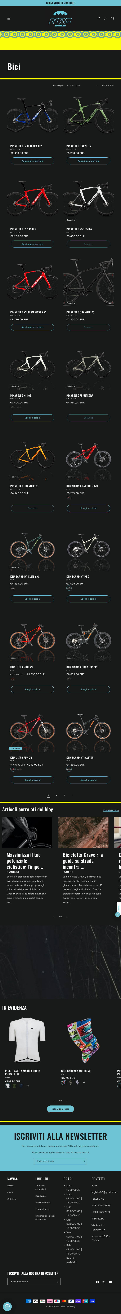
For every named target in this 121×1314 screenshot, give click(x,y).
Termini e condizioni (40, 1187)
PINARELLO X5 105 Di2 (79, 229)
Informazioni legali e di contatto (45, 1218)
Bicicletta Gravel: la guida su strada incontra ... (83, 861)
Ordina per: (58, 85)
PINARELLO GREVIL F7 (78, 146)
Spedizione (41, 1196)
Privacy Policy (42, 1209)
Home (10, 1185)
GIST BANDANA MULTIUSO (76, 1070)
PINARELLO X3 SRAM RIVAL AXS (28, 312)
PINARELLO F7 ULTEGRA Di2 (26, 146)
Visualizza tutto (111, 810)
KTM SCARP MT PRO (77, 576)
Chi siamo (12, 1199)
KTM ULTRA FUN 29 (21, 757)
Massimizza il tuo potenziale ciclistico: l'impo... (25, 861)
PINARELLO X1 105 (20, 395)
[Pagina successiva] (72, 795)
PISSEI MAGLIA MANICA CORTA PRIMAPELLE (22, 1072)
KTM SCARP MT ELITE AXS (25, 576)
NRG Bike (55, 1307)
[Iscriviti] (83, 1161)
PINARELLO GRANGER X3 (80, 312)
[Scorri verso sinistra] (54, 917)
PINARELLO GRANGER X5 (24, 486)
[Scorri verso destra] (67, 917)
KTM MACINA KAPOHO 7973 (82, 486)
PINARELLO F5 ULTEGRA (80, 395)
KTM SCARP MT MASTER (80, 757)
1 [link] (48, 795)
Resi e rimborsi (42, 1202)
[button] (9, 18)
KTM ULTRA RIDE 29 (21, 667)
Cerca (10, 1192)
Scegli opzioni (32, 417)
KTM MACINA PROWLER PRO (82, 667)
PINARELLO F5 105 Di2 (23, 229)
